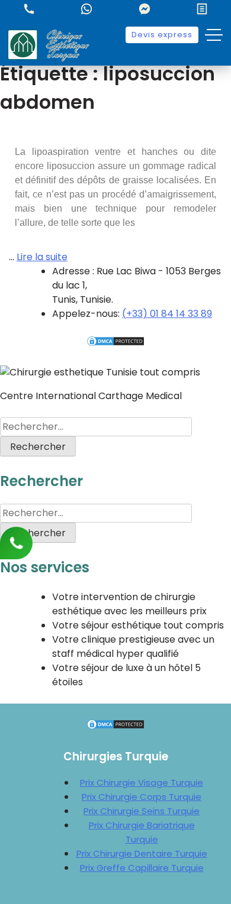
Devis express (161, 34)
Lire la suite (42, 257)
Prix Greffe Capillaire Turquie (142, 867)
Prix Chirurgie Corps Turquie (141, 796)
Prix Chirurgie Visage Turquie (141, 782)
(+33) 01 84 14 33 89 (167, 313)
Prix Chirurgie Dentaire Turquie (141, 853)
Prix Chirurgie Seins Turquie (142, 811)
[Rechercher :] (96, 426)
